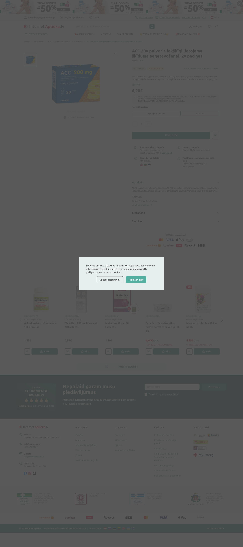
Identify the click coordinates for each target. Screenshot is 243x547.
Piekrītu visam (136, 279)
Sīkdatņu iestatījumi (110, 279)
